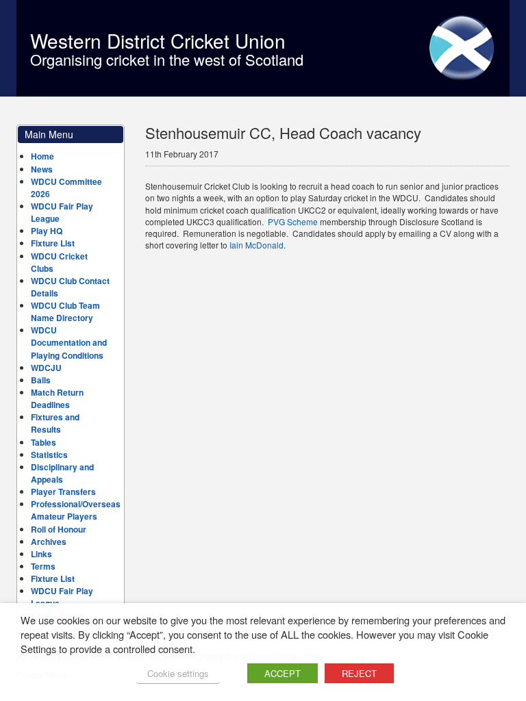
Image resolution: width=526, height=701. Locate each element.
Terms (43, 566)
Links (41, 554)
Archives (48, 541)
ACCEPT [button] (282, 673)
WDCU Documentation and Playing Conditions (69, 342)
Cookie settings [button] (178, 673)
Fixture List (53, 243)
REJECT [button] (359, 673)
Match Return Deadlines (57, 398)
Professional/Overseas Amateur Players (76, 510)
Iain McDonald (256, 245)
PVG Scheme (293, 221)
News (42, 169)
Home (42, 156)
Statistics (49, 454)
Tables (43, 442)
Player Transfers (63, 491)
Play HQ (46, 231)
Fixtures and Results (55, 423)
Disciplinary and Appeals (62, 473)
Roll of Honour (58, 529)
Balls (41, 380)
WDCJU (46, 367)
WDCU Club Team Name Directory (65, 311)
